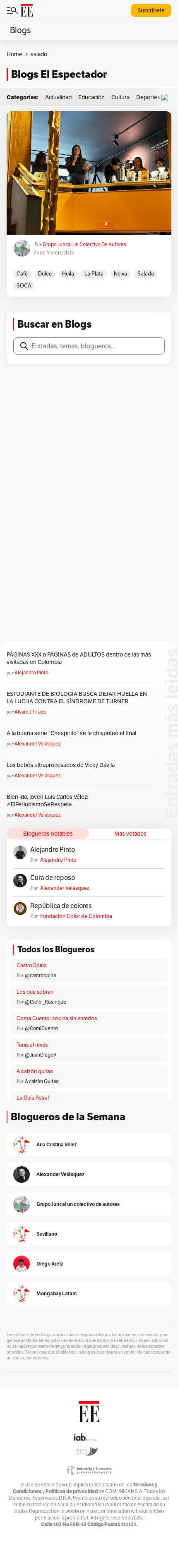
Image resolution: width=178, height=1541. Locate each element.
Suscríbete (151, 10)
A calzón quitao (35, 1071)
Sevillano (46, 1234)
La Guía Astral (33, 1097)
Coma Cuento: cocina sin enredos (57, 1018)
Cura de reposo (52, 878)
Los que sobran (35, 991)
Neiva (120, 273)
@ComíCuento (41, 1028)
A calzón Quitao (42, 1081)
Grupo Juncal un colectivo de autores (84, 244)
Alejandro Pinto (31, 672)
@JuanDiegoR (41, 1055)
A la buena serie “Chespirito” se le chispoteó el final (71, 733)
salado (145, 273)
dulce (45, 273)
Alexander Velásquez (37, 744)
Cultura (120, 97)
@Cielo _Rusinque (45, 1002)
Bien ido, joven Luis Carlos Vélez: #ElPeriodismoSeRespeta (47, 800)
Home (14, 54)
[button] (167, 97)
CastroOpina (32, 965)
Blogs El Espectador (59, 74)
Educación (91, 97)
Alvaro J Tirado (30, 712)
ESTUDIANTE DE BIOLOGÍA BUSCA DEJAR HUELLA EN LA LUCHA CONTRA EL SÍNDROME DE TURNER (77, 697)
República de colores (61, 906)
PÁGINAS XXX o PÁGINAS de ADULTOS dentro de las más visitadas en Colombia (79, 658)
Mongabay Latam (56, 1293)
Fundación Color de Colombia (76, 916)
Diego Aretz (49, 1264)
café (22, 273)
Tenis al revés (32, 1044)
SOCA (24, 285)
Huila (68, 273)
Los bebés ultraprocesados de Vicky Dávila (62, 765)
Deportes (148, 97)
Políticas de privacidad (72, 1491)
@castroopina (40, 975)
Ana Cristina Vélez (56, 1144)
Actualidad (58, 97)
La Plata (93, 273)
